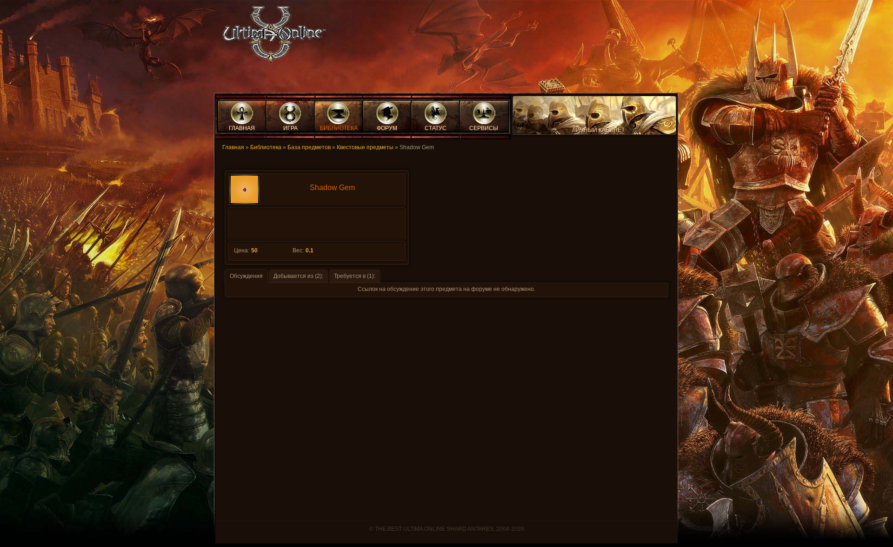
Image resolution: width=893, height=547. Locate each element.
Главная (233, 147)
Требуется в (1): (354, 276)
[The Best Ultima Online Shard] (271, 38)
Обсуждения (246, 276)
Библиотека (265, 147)
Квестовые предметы (365, 147)
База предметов (309, 147)
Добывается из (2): (298, 276)
